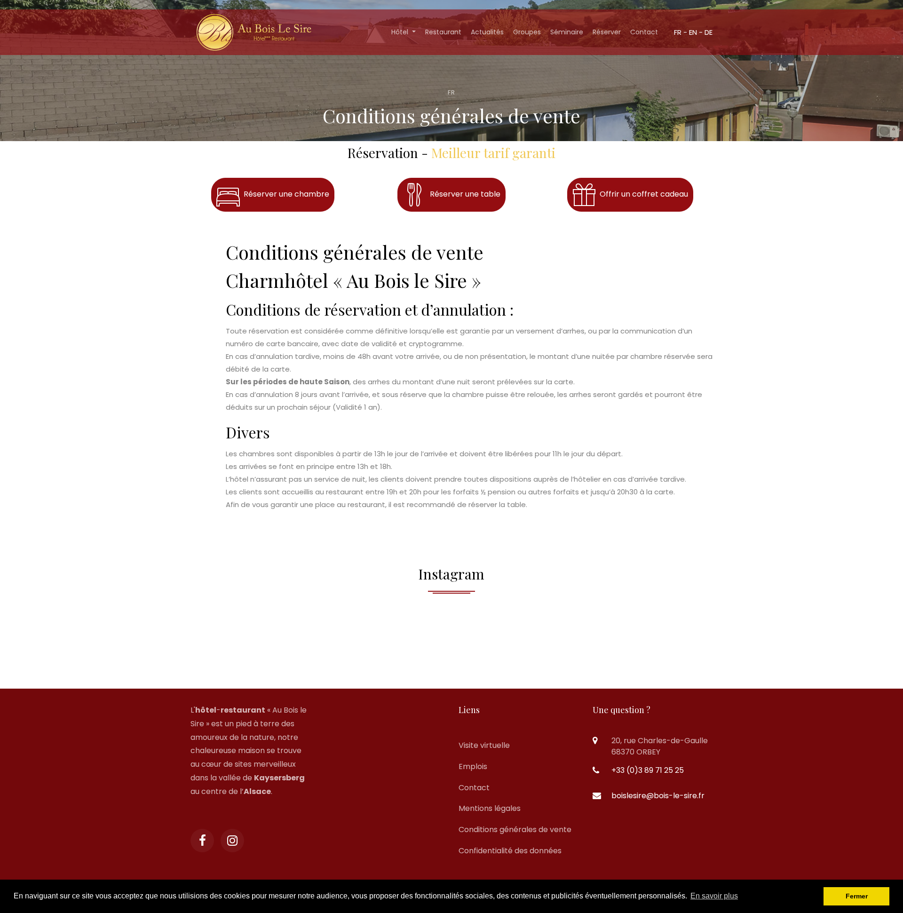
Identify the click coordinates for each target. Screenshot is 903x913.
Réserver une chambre (284, 194)
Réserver (607, 32)
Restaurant (443, 32)
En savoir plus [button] (714, 896)
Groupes (527, 32)
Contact (644, 32)
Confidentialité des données (510, 850)
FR (677, 32)
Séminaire (566, 32)
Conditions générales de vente (515, 829)
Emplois (473, 766)
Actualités (487, 32)
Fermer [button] (857, 896)
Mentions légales (490, 808)
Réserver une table (463, 194)
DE (709, 32)
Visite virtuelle (484, 745)
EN (693, 32)
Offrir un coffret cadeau (642, 194)
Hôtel (400, 32)
